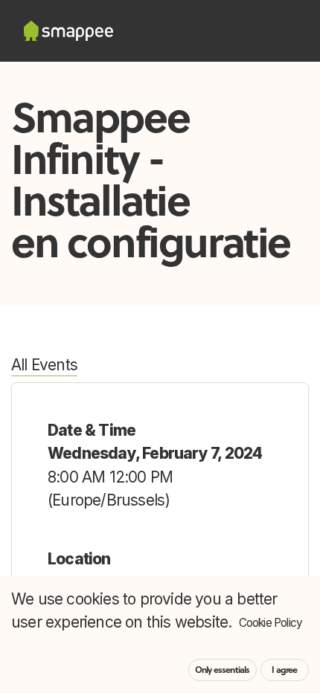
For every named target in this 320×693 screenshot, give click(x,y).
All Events (44, 364)
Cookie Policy (271, 623)
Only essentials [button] (222, 669)
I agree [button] (284, 669)
